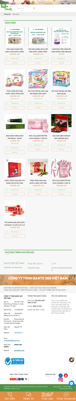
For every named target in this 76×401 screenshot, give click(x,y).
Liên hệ (61, 54)
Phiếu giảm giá (15, 58)
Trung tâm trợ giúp (33, 268)
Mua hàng (14, 63)
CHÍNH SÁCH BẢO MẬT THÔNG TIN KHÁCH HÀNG (20, 290)
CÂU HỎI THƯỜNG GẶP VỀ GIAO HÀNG (52, 290)
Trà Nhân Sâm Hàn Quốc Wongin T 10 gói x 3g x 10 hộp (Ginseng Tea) (14, 225)
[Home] (8, 6)
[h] (20, 379)
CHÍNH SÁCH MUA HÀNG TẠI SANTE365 (42, 288)
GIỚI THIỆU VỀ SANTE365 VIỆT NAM (16, 288)
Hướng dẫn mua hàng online (13, 267)
